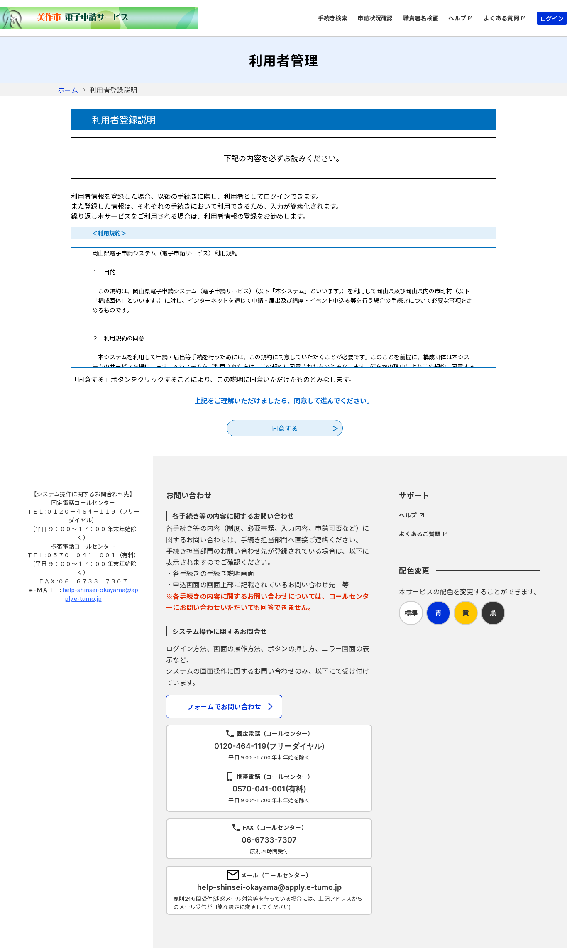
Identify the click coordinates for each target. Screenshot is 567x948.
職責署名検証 (421, 18)
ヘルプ (457, 18)
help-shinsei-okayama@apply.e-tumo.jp (100, 594)
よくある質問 (501, 18)
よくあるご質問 (419, 533)
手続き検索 (332, 18)
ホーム (68, 89)
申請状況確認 (375, 18)
